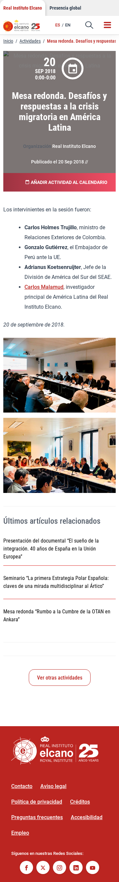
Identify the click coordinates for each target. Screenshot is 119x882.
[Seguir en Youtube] (92, 868)
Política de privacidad (36, 802)
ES (57, 24)
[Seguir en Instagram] (59, 868)
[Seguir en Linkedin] (76, 868)
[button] (89, 25)
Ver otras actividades (59, 678)
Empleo (20, 833)
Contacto (21, 786)
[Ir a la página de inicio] (24, 28)
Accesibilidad (86, 817)
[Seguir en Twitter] (43, 868)
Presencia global (65, 8)
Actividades (30, 41)
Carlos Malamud (43, 287)
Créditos (80, 802)
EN (67, 24)
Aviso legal (53, 786)
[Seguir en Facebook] (26, 868)
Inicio (8, 41)
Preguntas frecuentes (37, 817)
